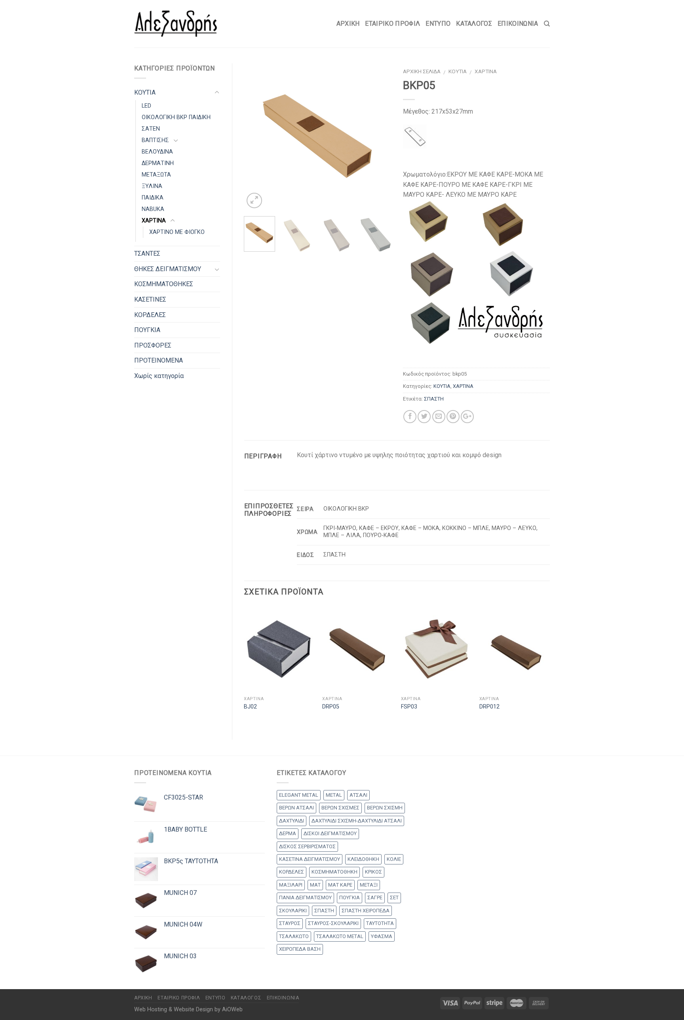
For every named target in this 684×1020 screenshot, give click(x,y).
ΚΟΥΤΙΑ (457, 71)
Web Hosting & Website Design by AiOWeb (188, 1009)
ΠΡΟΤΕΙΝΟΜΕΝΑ (158, 360)
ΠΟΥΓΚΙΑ (147, 330)
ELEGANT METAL (298, 795)
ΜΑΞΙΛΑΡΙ (290, 885)
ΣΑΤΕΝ (151, 128)
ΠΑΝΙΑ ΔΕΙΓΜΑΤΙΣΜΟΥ (305, 897)
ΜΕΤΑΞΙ (369, 885)
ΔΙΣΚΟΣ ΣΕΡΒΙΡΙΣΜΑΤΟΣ (307, 846)
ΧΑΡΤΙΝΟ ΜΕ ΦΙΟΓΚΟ (177, 232)
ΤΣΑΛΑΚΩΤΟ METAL (339, 936)
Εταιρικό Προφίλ (392, 23)
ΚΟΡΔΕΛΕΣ (150, 315)
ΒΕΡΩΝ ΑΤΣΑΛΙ (296, 808)
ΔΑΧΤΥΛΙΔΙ (291, 821)
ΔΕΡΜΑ (287, 833)
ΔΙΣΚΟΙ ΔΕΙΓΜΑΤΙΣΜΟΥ (330, 833)
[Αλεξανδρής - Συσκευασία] (175, 23)
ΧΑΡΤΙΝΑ (486, 71)
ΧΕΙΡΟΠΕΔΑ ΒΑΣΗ (300, 949)
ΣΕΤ (394, 897)
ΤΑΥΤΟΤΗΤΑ (380, 923)
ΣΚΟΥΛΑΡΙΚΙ (293, 911)
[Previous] (257, 137)
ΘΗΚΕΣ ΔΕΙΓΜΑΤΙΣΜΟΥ (167, 269)
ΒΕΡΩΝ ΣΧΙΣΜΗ (385, 808)
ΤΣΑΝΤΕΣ (147, 253)
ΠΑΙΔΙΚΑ (152, 197)
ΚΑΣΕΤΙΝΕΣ (150, 299)
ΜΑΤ (315, 885)
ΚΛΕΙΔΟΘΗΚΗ (363, 859)
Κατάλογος (474, 23)
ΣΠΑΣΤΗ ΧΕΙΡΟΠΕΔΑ (366, 911)
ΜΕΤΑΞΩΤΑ (156, 174)
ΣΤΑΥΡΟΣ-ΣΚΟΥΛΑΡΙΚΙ (333, 923)
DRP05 (330, 706)
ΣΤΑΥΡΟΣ (289, 923)
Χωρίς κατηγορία (159, 376)
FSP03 (409, 706)
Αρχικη (348, 23)
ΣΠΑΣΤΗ (434, 399)
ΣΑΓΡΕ (374, 897)
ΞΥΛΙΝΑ (152, 186)
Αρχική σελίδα (422, 71)
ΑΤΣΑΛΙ (358, 795)
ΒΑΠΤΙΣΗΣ (155, 140)
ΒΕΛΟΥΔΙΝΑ (157, 151)
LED (146, 106)
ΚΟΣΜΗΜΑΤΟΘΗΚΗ (334, 872)
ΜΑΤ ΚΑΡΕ (340, 885)
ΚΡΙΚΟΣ (373, 872)
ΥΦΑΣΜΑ (381, 936)
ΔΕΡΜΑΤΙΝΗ (158, 163)
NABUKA (153, 209)
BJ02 (250, 706)
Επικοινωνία (518, 23)
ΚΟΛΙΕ (394, 859)
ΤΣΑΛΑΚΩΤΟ (294, 936)
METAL (334, 795)
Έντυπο (438, 23)
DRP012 (489, 706)
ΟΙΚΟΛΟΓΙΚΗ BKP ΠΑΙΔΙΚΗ (176, 117)
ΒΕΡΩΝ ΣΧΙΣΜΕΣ (340, 808)
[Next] (378, 137)
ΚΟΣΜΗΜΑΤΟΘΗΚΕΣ (163, 284)
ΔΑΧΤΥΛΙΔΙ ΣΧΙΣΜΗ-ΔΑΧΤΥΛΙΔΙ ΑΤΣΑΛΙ (357, 821)
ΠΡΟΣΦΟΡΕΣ (152, 345)
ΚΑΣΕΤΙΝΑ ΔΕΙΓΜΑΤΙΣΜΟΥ (309, 859)
